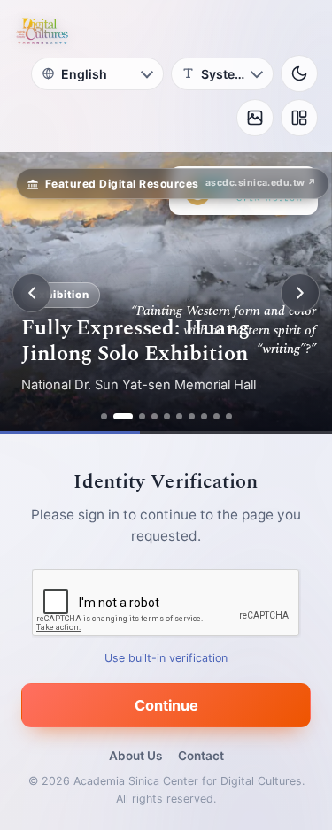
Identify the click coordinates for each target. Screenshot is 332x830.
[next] (300, 292)
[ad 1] (104, 416)
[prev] (31, 292)
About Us (135, 756)
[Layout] (299, 117)
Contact (201, 756)
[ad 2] (123, 416)
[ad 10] (229, 416)
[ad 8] (204, 416)
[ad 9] (216, 416)
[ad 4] (154, 416)
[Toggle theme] (299, 73)
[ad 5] (167, 416)
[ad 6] (179, 416)
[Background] (255, 117)
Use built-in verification (166, 658)
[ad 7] (192, 416)
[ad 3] (142, 416)
